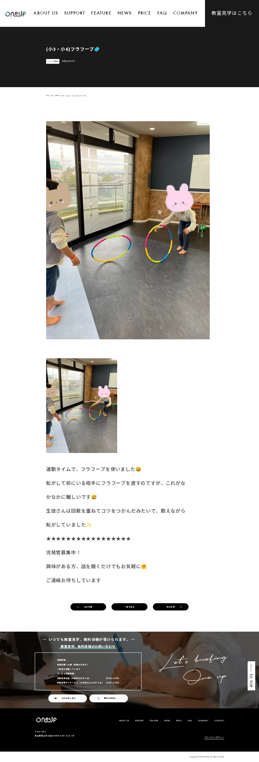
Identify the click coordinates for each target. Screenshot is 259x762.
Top (47, 96)
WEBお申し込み (69, 698)
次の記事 (170, 606)
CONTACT (219, 721)
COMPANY (185, 13)
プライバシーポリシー (214, 737)
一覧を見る (129, 606)
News (57, 96)
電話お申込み (110, 698)
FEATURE (101, 13)
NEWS (124, 13)
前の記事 (88, 606)
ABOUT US (45, 13)
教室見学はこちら (232, 12)
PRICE (144, 13)
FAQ (162, 13)
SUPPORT (74, 13)
